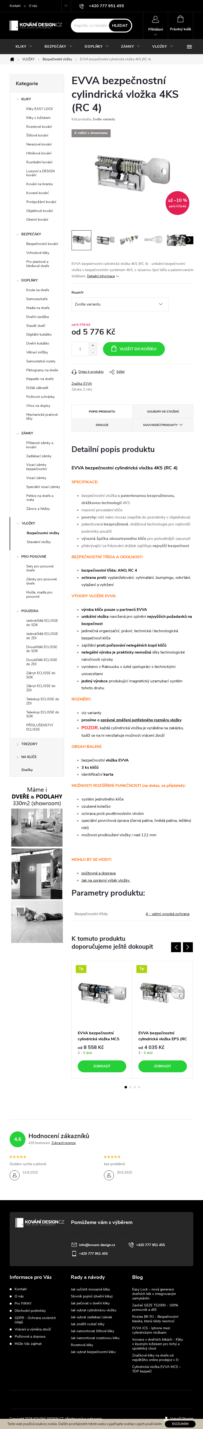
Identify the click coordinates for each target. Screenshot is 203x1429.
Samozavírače (37, 299)
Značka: (82, 384)
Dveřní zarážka (37, 316)
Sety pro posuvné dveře (39, 568)
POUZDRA (29, 611)
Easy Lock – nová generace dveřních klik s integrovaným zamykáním (154, 1294)
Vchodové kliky (37, 252)
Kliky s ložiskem (38, 117)
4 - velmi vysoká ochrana (167, 914)
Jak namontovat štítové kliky (92, 1331)
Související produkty (160, 425)
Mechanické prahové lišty (42, 416)
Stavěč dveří (35, 325)
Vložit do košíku (138, 349)
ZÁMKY (27, 433)
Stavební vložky (39, 542)
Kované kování (37, 193)
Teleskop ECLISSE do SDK (42, 714)
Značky (27, 769)
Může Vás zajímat (28, 1343)
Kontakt (15, 6)
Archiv (138, 1379)
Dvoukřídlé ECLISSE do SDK (41, 649)
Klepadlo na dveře (39, 379)
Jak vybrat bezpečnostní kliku (93, 1352)
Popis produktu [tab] (102, 412)
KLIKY (26, 99)
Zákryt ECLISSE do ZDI (40, 688)
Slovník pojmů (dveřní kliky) (92, 1296)
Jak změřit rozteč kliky (87, 1324)
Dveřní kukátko (37, 343)
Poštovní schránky (40, 396)
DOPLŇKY (29, 280)
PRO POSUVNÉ (33, 556)
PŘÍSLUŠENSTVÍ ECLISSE (39, 727)
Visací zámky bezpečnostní (36, 466)
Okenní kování (37, 219)
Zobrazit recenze (63, 1143)
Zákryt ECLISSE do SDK (40, 675)
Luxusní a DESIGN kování (40, 173)
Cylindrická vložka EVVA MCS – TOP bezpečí (156, 1369)
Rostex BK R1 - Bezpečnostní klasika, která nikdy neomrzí (155, 1319)
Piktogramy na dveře (42, 370)
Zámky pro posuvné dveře (41, 581)
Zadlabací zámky (38, 456)
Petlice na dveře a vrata (39, 497)
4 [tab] (139, 1087)
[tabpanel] (102, 1020)
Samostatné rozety (40, 361)
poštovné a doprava (98, 873)
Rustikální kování (39, 162)
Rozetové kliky (82, 1345)
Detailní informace (101, 276)
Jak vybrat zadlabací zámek (91, 1317)
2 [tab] (130, 1087)
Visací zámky (36, 478)
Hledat (120, 25)
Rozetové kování (39, 126)
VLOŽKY (28, 523)
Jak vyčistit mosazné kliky (90, 1289)
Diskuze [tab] (102, 425)
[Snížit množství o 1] (93, 352)
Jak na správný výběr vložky (105, 880)
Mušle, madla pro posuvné (39, 594)
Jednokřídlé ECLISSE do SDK (42, 622)
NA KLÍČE (29, 757)
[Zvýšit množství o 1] (93, 345)
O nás (33, 6)
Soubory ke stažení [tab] (163, 412)
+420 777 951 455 (150, 1245)
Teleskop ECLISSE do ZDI (42, 701)
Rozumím (180, 1424)
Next (188, 947)
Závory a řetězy (38, 508)
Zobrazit (102, 1066)
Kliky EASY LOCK (39, 108)
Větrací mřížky (37, 352)
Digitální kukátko (39, 334)
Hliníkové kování (38, 153)
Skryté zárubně (83, 1399)
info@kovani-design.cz (97, 1245)
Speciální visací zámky (43, 487)
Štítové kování (37, 135)
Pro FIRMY (23, 1303)
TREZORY (29, 744)
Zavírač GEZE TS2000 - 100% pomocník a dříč (155, 1307)
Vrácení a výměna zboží (33, 1329)
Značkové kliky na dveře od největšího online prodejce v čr (155, 1357)
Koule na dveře (37, 290)
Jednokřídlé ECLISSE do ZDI (42, 635)
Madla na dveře (38, 308)
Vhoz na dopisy (38, 405)
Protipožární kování (41, 202)
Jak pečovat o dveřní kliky (90, 1303)
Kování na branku (39, 184)
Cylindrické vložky (117, 1399)
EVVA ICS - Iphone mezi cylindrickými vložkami (151, 1330)
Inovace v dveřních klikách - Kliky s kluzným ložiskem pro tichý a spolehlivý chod (157, 1344)
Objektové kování (39, 211)
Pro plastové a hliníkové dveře (37, 263)
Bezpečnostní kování (42, 244)
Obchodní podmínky (30, 1310)
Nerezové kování (38, 144)
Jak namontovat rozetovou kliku (95, 1338)
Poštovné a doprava (30, 1336)
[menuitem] (24, 46)
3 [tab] (134, 1087)
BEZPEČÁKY (31, 234)
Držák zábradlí (37, 387)
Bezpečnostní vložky (43, 533)
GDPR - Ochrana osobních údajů (35, 1320)
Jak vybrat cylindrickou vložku (93, 1310)
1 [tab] (126, 1087)
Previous (176, 947)
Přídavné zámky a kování (39, 445)
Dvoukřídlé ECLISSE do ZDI (41, 662)
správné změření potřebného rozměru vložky (141, 720)
